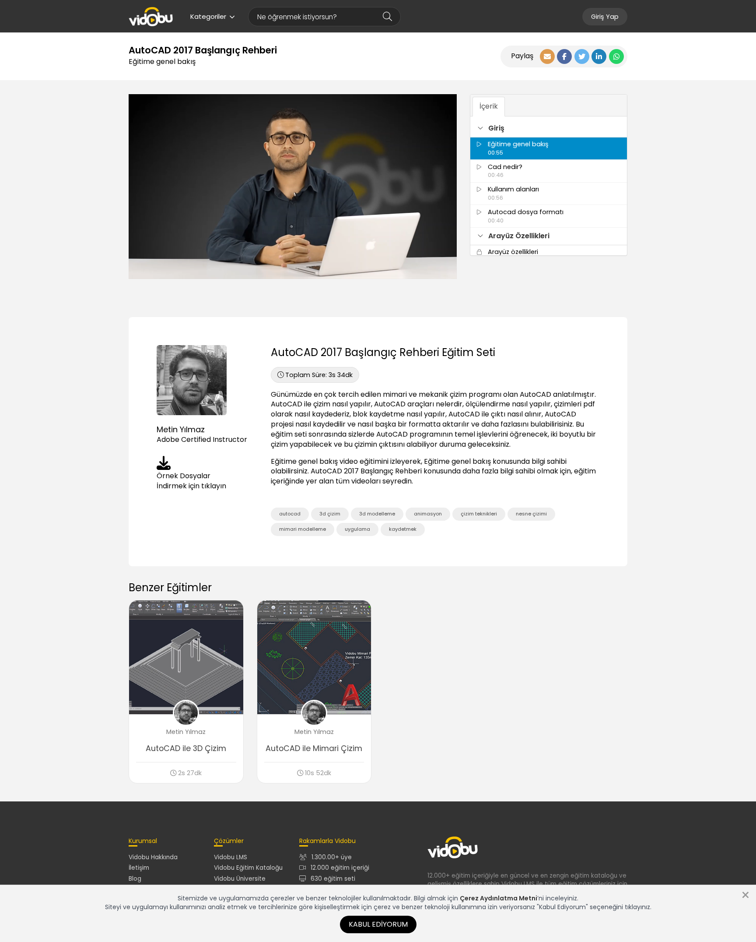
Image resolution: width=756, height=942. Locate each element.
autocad (290, 513)
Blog (135, 879)
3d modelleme (377, 513)
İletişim (139, 868)
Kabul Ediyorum (378, 924)
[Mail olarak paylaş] (547, 56)
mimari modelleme (302, 529)
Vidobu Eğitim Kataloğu (248, 868)
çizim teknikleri (479, 513)
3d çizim (329, 513)
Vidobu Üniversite (240, 879)
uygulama (357, 529)
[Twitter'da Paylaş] (581, 56)
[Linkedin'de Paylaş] (599, 56)
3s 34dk (319, 374)
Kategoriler (208, 16)
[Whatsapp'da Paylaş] (616, 56)
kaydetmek (402, 529)
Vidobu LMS (230, 857)
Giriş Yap (605, 16)
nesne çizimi (531, 513)
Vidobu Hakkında (153, 857)
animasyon (428, 513)
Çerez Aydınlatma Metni (498, 898)
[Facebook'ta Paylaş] (564, 56)
